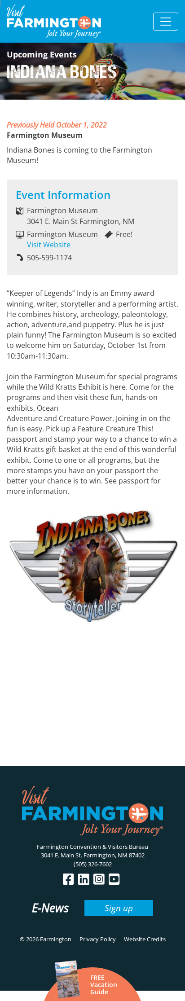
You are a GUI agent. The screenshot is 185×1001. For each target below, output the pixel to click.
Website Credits (145, 939)
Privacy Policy (97, 939)
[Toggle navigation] (165, 22)
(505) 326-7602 (93, 864)
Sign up (119, 908)
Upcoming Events (42, 54)
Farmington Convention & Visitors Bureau (92, 847)
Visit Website (48, 245)
